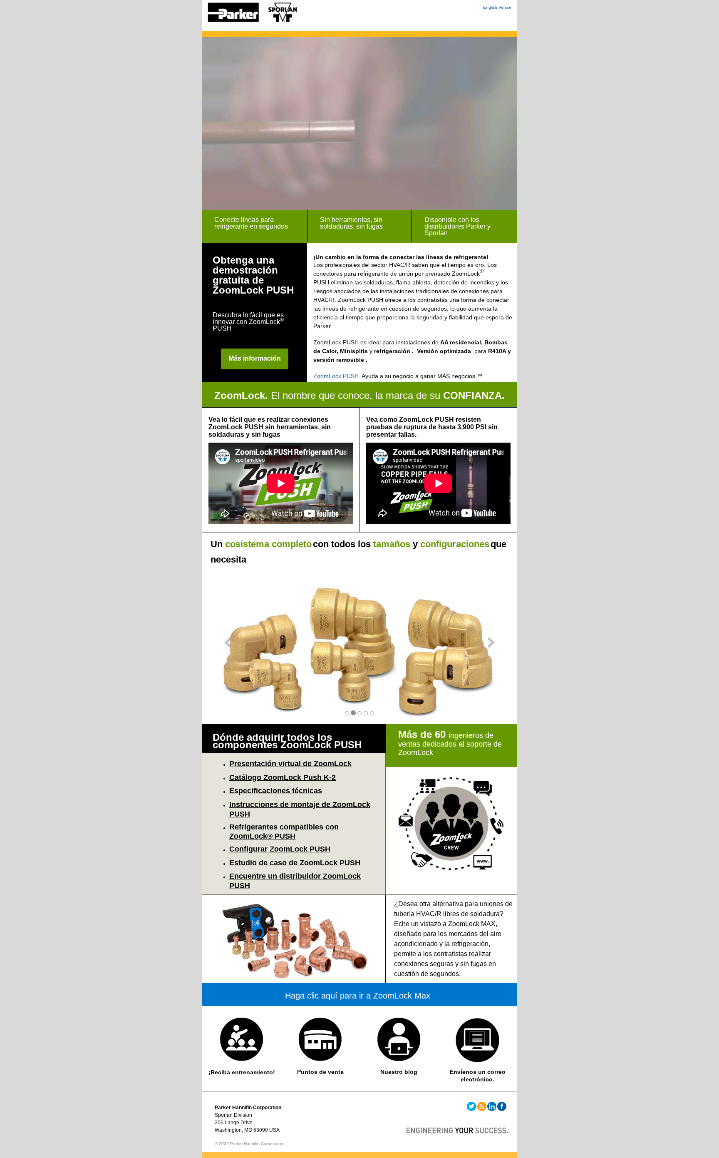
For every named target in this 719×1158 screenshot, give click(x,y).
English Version (498, 7)
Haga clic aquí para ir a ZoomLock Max (357, 995)
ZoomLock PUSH (336, 376)
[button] (225, 645)
